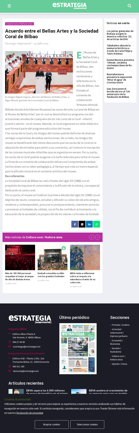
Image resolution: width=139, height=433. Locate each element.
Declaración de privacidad (29, 412)
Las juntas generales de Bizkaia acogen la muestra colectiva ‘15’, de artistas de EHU (120, 35)
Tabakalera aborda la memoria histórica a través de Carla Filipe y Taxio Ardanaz (119, 49)
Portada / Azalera (121, 324)
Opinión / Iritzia (119, 363)
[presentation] (91, 237)
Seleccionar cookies (87, 424)
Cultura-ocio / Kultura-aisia (19, 23)
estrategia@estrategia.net (26, 346)
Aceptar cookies (51, 424)
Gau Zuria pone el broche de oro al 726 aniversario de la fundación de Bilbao (118, 92)
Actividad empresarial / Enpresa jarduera (118, 333)
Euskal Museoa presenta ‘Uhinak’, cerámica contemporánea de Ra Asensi (120, 64)
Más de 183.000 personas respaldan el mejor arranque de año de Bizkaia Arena (19, 276)
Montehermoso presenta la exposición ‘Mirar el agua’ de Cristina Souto (119, 78)
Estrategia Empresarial (18, 43)
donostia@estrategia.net (26, 371)
